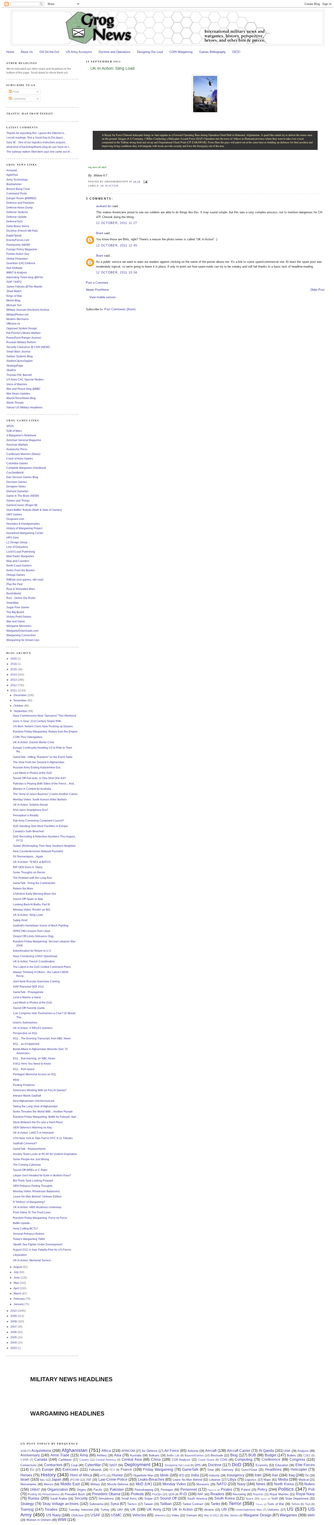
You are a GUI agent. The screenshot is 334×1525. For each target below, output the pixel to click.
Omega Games (15, 574)
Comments (19, 98)
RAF (200, 1494)
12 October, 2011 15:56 (116, 272)
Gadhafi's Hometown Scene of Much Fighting (40, 925)
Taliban (166, 1504)
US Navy (53, 1515)
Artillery (102, 1455)
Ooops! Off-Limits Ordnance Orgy (33, 936)
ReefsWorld (13, 593)
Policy (262, 1489)
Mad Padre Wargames (20, 556)
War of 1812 (211, 1515)
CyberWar (93, 1465)
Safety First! (20, 920)
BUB (252, 1455)
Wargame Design (257, 1515)
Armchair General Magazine (23, 440)
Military (95, 1484)
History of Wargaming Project (24, 528)
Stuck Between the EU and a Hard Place (38, 1122)
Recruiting (239, 1494)
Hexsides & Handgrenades (23, 523)
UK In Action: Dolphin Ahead (30, 804)
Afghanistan (74, 1450)
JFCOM (74, 1479)
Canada (40, 1459)
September (21, 711)
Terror (235, 1503)
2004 (13, 1342)
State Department (297, 1498)
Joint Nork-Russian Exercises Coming (36, 981)
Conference (271, 1459)
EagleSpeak (14, 235)
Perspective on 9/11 (25, 1033)
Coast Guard (206, 1459)
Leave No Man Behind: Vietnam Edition (37, 1196)
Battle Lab (173, 1455)
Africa (106, 1451)
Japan (56, 1479)
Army (84, 1455)
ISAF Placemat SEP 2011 (28, 986)
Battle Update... (22, 1223)
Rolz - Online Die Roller (21, 597)
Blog (234, 1455)
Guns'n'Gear (249, 1469)
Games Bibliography (212, 52)
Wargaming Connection (21, 635)
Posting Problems (24, 1084)
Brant (99, 233)
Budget (270, 1455)
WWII (62, 1520)
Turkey (105, 1509)
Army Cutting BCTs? (25, 1228)
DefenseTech (14, 221)
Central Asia (132, 1459)
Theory (259, 1504)
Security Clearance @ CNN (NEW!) (28, 346)
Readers (217, 1494)
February (19, 1298)
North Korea (284, 1484)
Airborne (192, 1451)
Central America (106, 1459)
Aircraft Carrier (238, 1451)
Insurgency (235, 1475)
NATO (222, 1484)
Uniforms (273, 1509)
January (19, 1304)
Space (250, 1498)
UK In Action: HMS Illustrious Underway (37, 1207)
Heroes (26, 1475)
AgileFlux (12, 174)
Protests (137, 1494)
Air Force (171, 1451)
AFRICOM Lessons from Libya (31, 930)
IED (181, 1475)
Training (27, 1509)
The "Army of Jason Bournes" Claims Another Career (45, 793)
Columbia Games (17, 463)
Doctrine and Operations (114, 52)
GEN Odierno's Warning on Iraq (32, 1127)
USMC (116, 1515)
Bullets (291, 1455)
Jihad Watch (14, 291)
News (260, 1484)
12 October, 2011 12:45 (116, 245)
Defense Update (16, 216)
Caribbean (65, 1459)
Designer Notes (16, 486)
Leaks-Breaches (151, 1479)
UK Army (154, 1509)
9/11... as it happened (26, 1043)
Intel (258, 1475)
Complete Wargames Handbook (26, 467)
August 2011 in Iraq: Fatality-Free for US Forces (42, 1249)
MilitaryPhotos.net (17, 314)
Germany (228, 1469)
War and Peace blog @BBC (23, 388)
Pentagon (167, 1489)
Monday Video (174, 1484)
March (18, 1293)
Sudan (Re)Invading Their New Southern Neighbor (44, 845)
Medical (304, 1479)
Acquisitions (41, 1451)
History (48, 1474)
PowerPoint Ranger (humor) (23, 337)
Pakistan (117, 1489)
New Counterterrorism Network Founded (38, 851)
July (16, 1272)
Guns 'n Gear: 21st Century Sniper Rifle (37, 721)
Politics (286, 1489)
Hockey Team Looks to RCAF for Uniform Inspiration (45, 1153)
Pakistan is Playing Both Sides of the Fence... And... (44, 783)
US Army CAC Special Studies (25, 379)
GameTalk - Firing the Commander (34, 883)
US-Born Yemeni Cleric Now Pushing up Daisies (43, 726)
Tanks (215, 1504)
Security (81, 1498)
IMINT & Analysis (16, 272)
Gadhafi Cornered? (25, 1143)
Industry (214, 1475)
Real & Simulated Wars (20, 588)
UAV (120, 1509)
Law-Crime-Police (112, 1479)
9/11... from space (24, 1069)
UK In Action (109, 185)
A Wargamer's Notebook (21, 435)
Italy (42, 1479)
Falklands (95, 1469)
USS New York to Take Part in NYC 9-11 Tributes (43, 1138)
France (126, 1469)
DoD (236, 1464)
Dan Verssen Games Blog (22, 477)
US (290, 1509)
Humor (117, 1475)
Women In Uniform (38, 1520)
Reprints (258, 1494)
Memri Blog (13, 300)
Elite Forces (305, 1465)
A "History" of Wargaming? (29, 1201)
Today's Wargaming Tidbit (29, 1238)
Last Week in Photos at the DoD (32, 772)
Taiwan (148, 1504)
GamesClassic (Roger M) (21, 505)
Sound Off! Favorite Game (29, 1007)
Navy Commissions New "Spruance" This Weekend (44, 715)
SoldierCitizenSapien (19, 360)
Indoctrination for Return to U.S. (32, 950)
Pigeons (212, 1490)
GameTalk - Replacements (29, 1148)
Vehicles (139, 1515)
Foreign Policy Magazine (21, 249)
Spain (264, 1499)
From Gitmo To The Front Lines (32, 1212)
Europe (48, 1469)
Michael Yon (14, 305)
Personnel (188, 1489)
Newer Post (93, 289)
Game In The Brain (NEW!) (22, 495)
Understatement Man (249, 1509)
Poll (311, 1489)
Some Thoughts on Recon (29, 872)
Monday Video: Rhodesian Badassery (36, 1191)
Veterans (160, 1515)
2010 (13, 1310)
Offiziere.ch (13, 323)
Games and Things (18, 500)
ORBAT (35, 1489)
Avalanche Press (16, 449)
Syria (114, 1504)
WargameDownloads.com (22, 630)
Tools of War (275, 1504)
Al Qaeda (266, 1451)
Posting (32, 1494)
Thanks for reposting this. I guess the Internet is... (36, 133)
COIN (223, 1459)
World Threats (15, 402)
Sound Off (168, 1498)
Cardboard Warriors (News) (23, 453)
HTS (103, 1475)
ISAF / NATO (14, 281)
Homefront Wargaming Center (24, 533)
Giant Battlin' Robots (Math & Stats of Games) (34, 509)
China (156, 1459)
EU (32, 1469)
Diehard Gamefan (17, 491)
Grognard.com (15, 518)
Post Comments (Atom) (119, 309)
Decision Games (16, 481)
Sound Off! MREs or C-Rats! (30, 1169)
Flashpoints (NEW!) (18, 244)
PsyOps (157, 1494)
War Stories (231, 1515)
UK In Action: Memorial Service (32, 1260)
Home (10, 52)
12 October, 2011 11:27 (116, 223)
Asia (117, 1455)
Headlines (273, 1469)
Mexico (48, 1484)
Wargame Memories (18, 625)
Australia (136, 1455)
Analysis (303, 1451)
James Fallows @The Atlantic (24, 286)
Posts (15, 91)
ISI (307, 1475)
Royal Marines (279, 1494)
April (16, 1288)
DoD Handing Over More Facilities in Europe (40, 826)
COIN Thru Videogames (27, 736)
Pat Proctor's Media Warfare (23, 332)
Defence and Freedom (20, 202)
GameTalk (190, 1469)
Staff (274, 1498)
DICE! (236, 52)
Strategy (27, 1504)
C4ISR (24, 1459)
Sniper (148, 1498)
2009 (13, 1315)
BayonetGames (194, 1455)
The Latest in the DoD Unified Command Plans (42, 966)
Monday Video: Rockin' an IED (31, 909)
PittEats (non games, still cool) (24, 579)
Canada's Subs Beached (28, 831)
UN (224, 1509)
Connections (28, 1465)
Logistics (251, 1479)
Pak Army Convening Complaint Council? (38, 820)
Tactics (132, 1504)
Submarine (96, 1504)
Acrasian (11, 170)
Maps (267, 1479)
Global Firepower (17, 258)
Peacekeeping (144, 1489)
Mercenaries (28, 1484)
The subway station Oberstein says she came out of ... (39, 151)
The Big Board (15, 612)
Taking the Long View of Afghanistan (35, 1106)
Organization (57, 1489)
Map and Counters (17, 560)
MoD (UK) (144, 1484)
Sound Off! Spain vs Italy (28, 898)
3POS (10, 426)
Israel (24, 1479)
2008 (13, 1321)
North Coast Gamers (19, 565)
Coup (74, 1465)
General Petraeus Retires (28, 1233)
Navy (241, 1484)
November (20, 700)
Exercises (70, 1469)
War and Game (15, 621)
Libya (231, 1479)
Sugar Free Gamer (17, 607)
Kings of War (14, 295)
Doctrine (215, 1465)
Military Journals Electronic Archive (27, 309)
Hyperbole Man (143, 1475)
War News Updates (18, 393)
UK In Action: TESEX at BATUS (32, 861)
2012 (13, 685)
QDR (171, 1494)
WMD (311, 1515)
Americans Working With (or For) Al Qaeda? (40, 1090)
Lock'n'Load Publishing (20, 551)
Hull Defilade (14, 267)
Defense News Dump (19, 207)
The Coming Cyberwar (27, 1164)
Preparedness (51, 1494)
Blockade (217, 1455)
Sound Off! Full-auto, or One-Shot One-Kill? (39, 778)
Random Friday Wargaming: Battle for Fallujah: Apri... (45, 1116)
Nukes (309, 1484)
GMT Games (14, 514)
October (19, 705)
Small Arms (129, 1498)
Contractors (53, 1465)
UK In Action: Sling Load (112, 68)
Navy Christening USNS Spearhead (35, 956)
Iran (275, 1475)
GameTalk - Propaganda (28, 992)
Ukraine (209, 1509)
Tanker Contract (193, 1504)
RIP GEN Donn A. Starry (27, 867)
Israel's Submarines (25, 1022)
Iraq (292, 1475)
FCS (112, 1469)
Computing (243, 1459)
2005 (13, 1337)
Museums (202, 1484)
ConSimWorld (15, 472)
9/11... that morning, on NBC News (34, 1058)
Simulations (106, 1498)
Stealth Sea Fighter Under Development (37, 1244)
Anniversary (30, 1455)
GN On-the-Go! (49, 52)
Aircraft (211, 1451)
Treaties (51, 1509)
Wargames (288, 1515)
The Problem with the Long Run (32, 877)
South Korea (224, 1498)
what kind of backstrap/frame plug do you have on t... (38, 146)
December (20, 695)
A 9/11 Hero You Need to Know (32, 1063)
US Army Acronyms (79, 52)
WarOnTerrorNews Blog (21, 398)
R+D (183, 1494)
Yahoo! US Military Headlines (24, 407)
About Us (27, 52)
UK (133, 1509)
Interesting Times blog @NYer (24, 277)
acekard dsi (103, 206)
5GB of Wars (14, 430)
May (17, 1282)
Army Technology (17, 179)
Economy (262, 1465)
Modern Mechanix (17, 319)
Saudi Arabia (58, 1498)
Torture (295, 1504)
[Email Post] (144, 181)
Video (175, 1515)
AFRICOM (128, 1451)
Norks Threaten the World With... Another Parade (43, 1111)
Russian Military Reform (21, 342)
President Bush (75, 1494)
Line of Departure (17, 546)
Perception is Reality (25, 815)
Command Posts (16, 193)
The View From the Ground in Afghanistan (38, 762)
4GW (23, 1450)
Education (281, 1465)
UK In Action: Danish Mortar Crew (33, 742)
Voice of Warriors (16, 384)
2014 (13, 674)
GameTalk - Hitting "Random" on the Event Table (42, 756)
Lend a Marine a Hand (27, 997)
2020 (13, 658)
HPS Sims (12, 537)
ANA (287, 1451)
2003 (13, 1347)
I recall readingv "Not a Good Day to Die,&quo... (35, 137)
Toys (308, 1504)
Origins (81, 1489)
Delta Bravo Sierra (17, 226)
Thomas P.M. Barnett (19, 374)
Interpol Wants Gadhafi (27, 1095)
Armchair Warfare (17, 444)
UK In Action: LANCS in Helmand (33, 1132)
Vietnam (191, 1515)
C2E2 (306, 1455)
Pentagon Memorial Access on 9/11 (34, 1074)
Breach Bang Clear (18, 188)
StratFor (11, 370)
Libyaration (20, 1254)
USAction (77, 1515)
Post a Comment (97, 282)
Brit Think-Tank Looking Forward (33, 1180)
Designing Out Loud (150, 52)
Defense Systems (17, 212)
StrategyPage (14, 365)
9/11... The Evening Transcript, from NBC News (42, 1038)
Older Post (317, 289)
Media (283, 1479)
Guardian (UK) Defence (20, 263)
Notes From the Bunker (20, 570)
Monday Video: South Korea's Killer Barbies (40, 799)
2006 (13, 1332)
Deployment (137, 1464)
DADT (113, 1465)
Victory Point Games (18, 616)
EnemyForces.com (17, 239)
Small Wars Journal (18, 351)
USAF (95, 1515)
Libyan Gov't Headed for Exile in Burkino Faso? (42, 1175)
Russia (33, 1498)
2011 (13, 690)
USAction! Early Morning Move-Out (34, 893)
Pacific (97, 1489)
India (195, 1475)
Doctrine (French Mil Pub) (22, 230)
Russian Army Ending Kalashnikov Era (36, 767)
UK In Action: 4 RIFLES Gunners (32, 1027)
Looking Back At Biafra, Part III (31, 904)
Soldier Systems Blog (19, 356)
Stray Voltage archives (60, 1504)
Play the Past (14, 584)
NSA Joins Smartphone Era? (30, 809)
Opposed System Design (21, 328)
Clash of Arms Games (19, 458)
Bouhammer (14, 184)
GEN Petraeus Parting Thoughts (32, 1185)
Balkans (154, 1455)
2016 (13, 663)
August (18, 1266)
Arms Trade (59, 1455)
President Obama (106, 1494)
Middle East (70, 1484)
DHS (198, 1465)
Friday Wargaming (158, 1469)
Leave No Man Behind (187, 1479)
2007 (13, 1326)
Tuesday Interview (80, 1509)
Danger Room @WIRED (21, 198)
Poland (245, 1489)
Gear (210, 1469)
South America (197, 1498)
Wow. (16, 1079)
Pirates (226, 1489)
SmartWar (12, 602)
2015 (13, 669)
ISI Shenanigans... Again (28, 856)
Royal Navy (305, 1494)
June (17, 1277)
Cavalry (84, 1459)
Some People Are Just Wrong (31, 1159)
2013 (13, 679)
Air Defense (149, 1451)
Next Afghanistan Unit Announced (33, 1100)
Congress (297, 1459)
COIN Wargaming (180, 52)
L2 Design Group (16, 542)
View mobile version (102, 297)
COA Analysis (181, 1459)
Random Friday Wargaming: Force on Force (40, 1217)
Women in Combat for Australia (32, 788)
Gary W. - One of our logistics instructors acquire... (36, 142)
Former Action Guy (17, 253)
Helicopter (299, 1469)
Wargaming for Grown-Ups (22, 639)
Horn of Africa (81, 1475)
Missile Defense (118, 1484)
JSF (88, 1479)
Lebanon (214, 1479)
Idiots (164, 1475)
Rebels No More (23, 888)
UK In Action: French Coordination (34, 961)
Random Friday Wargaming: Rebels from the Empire (45, 731)
